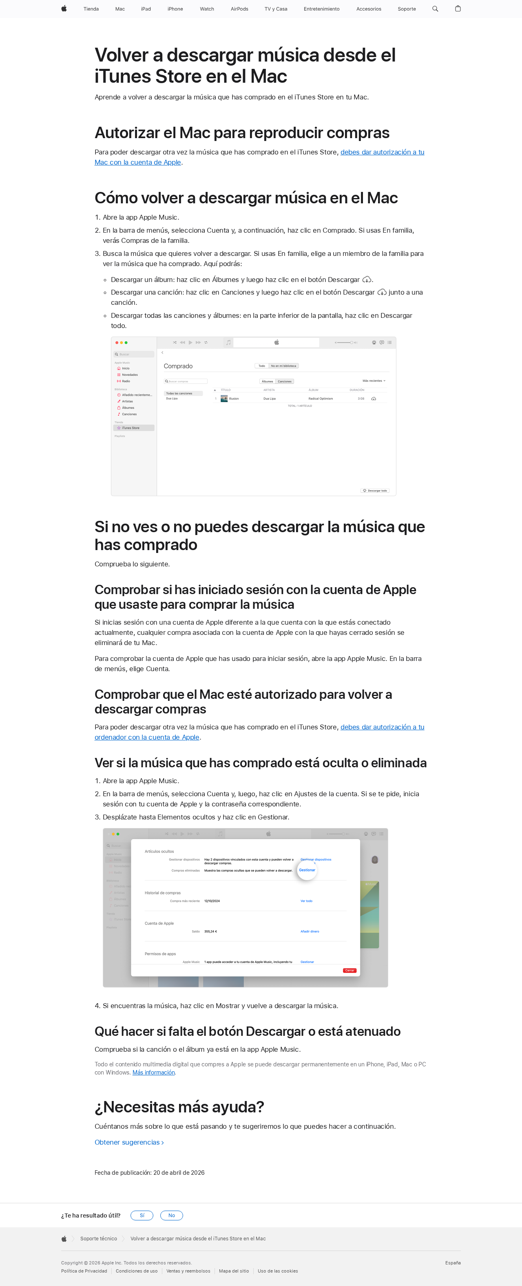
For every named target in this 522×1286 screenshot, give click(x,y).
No (171, 1215)
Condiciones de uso (137, 1271)
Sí (142, 1215)
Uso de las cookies (278, 1271)
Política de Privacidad (84, 1271)
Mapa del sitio (234, 1271)
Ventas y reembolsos (188, 1271)
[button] (435, 9)
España (453, 1263)
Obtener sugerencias (127, 1142)
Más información (154, 1072)
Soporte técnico (98, 1239)
